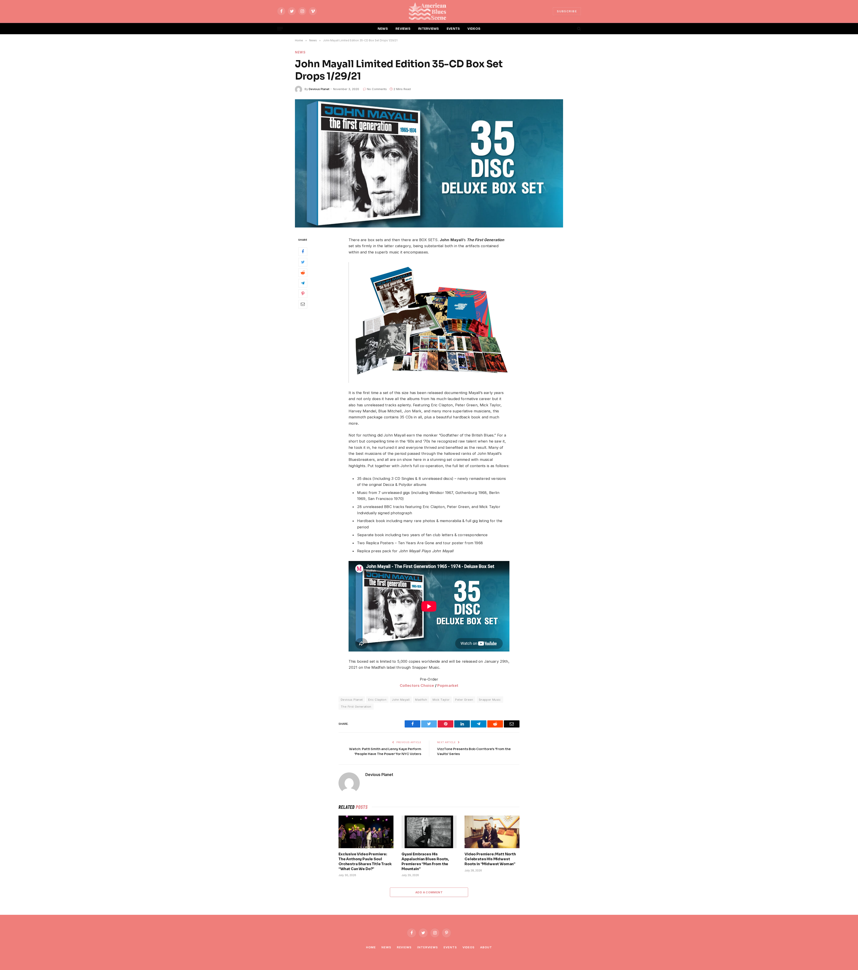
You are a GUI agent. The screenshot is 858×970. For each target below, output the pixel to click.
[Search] (578, 29)
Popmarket (447, 685)
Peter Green (464, 699)
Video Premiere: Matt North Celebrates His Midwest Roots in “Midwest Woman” (490, 859)
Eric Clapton (377, 699)
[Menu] (280, 29)
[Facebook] (302, 251)
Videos (469, 947)
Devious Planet (319, 89)
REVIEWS (402, 29)
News (300, 52)
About (486, 947)
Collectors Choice (417, 685)
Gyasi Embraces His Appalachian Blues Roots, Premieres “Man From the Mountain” (425, 861)
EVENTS (453, 29)
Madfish (421, 699)
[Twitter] (302, 262)
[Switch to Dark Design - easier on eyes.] (571, 29)
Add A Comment (429, 892)
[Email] (302, 304)
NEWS (383, 29)
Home (371, 947)
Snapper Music (490, 699)
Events (450, 947)
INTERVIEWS (428, 29)
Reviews (404, 947)
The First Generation (356, 706)
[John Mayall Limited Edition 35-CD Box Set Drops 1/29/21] (429, 163)
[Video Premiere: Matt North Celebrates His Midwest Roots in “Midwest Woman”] (492, 832)
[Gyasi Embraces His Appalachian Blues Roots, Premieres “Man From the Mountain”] (429, 832)
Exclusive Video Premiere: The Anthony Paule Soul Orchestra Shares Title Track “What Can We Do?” (365, 861)
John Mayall (401, 699)
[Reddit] (302, 272)
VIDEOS (473, 29)
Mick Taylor (441, 699)
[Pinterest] (302, 293)
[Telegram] (302, 283)
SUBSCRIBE (567, 11)
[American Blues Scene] (429, 11)
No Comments (377, 89)
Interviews (427, 947)
